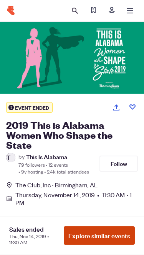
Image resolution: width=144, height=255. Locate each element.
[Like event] (132, 107)
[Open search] (75, 10)
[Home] (10, 10)
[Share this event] (116, 107)
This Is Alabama (46, 156)
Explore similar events (99, 235)
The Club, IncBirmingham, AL (56, 185)
